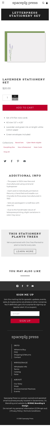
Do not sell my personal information (18, 408)
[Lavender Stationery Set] (25, 46)
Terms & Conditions (32, 411)
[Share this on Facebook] (11, 161)
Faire (16, 374)
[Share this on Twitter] (5, 161)
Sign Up (25, 321)
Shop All (7, 152)
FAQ (16, 352)
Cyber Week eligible (34, 142)
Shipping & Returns (22, 355)
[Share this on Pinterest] (18, 161)
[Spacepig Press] (25, 3)
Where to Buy (20, 349)
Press (16, 386)
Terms (16, 369)
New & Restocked (24, 147)
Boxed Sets (19, 142)
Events (17, 391)
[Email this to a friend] (24, 161)
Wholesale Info (20, 367)
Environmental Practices (24, 389)
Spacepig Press (27, 418)
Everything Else (9, 147)
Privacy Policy (16, 411)
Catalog (17, 372)
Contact (17, 357)
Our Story (18, 384)
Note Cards (38, 147)
